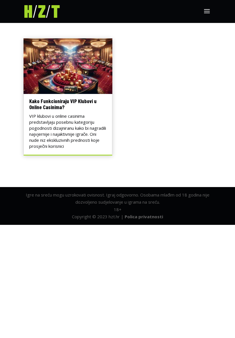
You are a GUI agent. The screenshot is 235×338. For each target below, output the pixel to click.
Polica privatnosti (144, 216)
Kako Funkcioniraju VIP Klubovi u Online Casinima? (63, 104)
